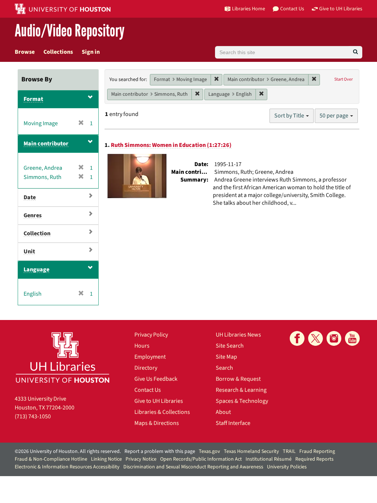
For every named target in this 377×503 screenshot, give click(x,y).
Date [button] (30, 197)
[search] (355, 52)
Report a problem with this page (159, 451)
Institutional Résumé (269, 459)
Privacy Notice (141, 459)
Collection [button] (37, 233)
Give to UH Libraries (158, 401)
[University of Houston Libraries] (62, 357)
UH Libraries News (238, 335)
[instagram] (334, 338)
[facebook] (297, 338)
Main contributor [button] (46, 144)
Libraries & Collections (162, 412)
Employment (150, 357)
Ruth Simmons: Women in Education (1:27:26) (171, 145)
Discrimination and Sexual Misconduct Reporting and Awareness (193, 467)
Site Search (230, 346)
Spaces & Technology (242, 401)
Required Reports (314, 459)
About (223, 412)
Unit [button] (29, 251)
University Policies (287, 467)
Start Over (343, 79)
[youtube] (352, 338)
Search (224, 368)
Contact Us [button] (292, 9)
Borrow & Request (238, 379)
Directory (145, 368)
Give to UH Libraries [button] (340, 9)
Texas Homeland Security (251, 451)
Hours (141, 346)
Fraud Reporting (317, 451)
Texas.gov (209, 451)
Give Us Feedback (155, 379)
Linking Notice (106, 459)
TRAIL (289, 451)
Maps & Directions (156, 423)
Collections (58, 52)
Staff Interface (233, 423)
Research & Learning (241, 390)
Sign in (91, 52)
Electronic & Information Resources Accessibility (67, 467)
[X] (315, 338)
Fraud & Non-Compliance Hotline (51, 459)
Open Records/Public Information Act (201, 459)
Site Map (226, 357)
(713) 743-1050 (33, 416)
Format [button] (33, 99)
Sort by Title (289, 116)
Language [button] (36, 269)
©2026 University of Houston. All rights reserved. (68, 451)
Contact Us (147, 390)
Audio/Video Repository (69, 31)
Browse (25, 52)
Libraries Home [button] (248, 9)
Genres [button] (33, 215)
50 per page (334, 116)
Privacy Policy (151, 335)
